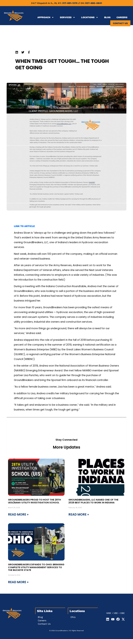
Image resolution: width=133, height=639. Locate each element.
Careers (122, 17)
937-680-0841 (93, 3)
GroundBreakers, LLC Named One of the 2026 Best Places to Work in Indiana (93, 501)
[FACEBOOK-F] (28, 52)
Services (66, 17)
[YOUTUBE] (112, 619)
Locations (88, 17)
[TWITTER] (22, 52)
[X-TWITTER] (123, 619)
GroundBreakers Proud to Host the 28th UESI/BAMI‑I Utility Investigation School (34, 501)
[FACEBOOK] (118, 619)
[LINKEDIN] (16, 52)
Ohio (73, 617)
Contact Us (120, 23)
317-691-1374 (70, 3)
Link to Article (24, 226)
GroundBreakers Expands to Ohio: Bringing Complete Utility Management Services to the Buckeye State (36, 567)
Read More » (18, 514)
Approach (43, 17)
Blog (107, 17)
